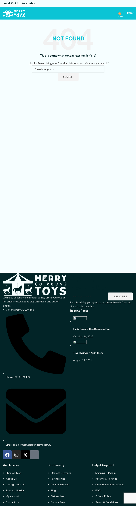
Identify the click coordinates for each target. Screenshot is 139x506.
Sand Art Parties (15, 490)
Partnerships (58, 478)
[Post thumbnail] (80, 321)
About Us (11, 478)
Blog (53, 490)
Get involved (58, 496)
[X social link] (118, 3)
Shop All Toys (13, 472)
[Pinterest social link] (123, 3)
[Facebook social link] (114, 3)
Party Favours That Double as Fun (91, 328)
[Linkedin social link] (127, 3)
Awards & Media (60, 484)
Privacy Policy (103, 496)
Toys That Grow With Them (88, 352)
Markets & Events (61, 472)
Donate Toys (58, 502)
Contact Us (12, 502)
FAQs (98, 490)
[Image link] (34, 283)
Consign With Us (15, 484)
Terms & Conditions (106, 502)
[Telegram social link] (131, 3)
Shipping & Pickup (105, 472)
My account (12, 496)
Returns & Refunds (106, 478)
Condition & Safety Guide (109, 484)
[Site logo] (14, 12)
